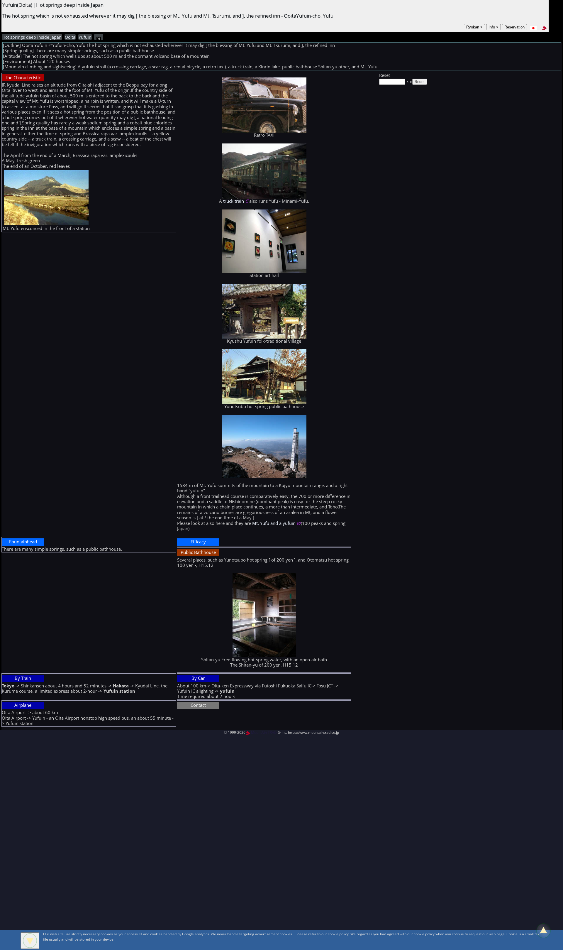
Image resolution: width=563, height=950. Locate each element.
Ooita (70, 37)
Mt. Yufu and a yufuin (274, 523)
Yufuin (85, 37)
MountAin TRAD (263, 732)
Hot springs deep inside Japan (32, 37)
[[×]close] (30, 940)
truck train (234, 201)
